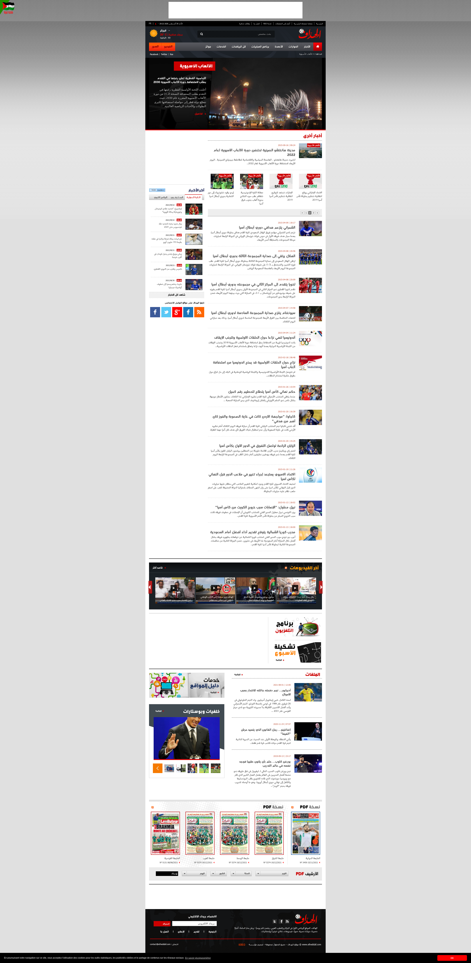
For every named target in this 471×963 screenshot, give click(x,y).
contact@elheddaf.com (160, 944)
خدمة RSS (267, 23)
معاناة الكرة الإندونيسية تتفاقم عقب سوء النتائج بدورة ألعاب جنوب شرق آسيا (251, 198)
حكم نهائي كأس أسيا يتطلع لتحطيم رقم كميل (261, 391)
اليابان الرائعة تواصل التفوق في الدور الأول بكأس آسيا (257, 445)
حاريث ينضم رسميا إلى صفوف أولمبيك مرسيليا (169, 285)
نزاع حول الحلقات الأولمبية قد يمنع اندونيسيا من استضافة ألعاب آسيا (254, 364)
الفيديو (168, 46)
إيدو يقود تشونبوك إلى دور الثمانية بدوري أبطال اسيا (221, 194)
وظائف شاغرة (244, 23)
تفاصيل (199, 114)
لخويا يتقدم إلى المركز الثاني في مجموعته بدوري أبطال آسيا (253, 284)
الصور (155, 46)
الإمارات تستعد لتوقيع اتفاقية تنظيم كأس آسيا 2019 (281, 196)
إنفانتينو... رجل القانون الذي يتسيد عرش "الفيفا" (266, 732)
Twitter (164, 54)
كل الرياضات (239, 46)
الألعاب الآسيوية (196, 66)
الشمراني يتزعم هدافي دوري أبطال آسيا (267, 227)
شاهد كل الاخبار (176, 295)
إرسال (174, 873)
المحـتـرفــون (177, 197)
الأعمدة (279, 46)
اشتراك (166, 923)
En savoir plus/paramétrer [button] (198, 958)
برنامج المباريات (260, 46)
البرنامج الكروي (160, 197)
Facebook (154, 54)
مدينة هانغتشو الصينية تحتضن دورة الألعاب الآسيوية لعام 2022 (254, 152)
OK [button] (452, 958)
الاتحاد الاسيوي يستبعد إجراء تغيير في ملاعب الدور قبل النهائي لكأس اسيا (251, 476)
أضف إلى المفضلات (282, 23)
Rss (171, 54)
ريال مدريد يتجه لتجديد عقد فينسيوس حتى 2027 (170, 225)
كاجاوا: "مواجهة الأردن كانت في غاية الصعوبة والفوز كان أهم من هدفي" (254, 418)
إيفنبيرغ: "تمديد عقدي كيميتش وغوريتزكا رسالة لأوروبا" (168, 210)
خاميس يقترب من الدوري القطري (168, 269)
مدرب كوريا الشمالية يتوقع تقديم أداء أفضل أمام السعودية (252, 532)
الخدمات (221, 46)
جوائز (208, 46)
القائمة (279, 660)
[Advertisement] (235, 10)
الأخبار (307, 46)
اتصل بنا (257, 23)
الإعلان (181, 932)
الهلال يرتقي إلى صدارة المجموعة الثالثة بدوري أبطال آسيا (254, 256)
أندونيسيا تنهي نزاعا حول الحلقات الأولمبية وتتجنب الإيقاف (254, 337)
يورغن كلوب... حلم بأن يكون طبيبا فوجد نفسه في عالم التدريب (265, 763)
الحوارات (293, 46)
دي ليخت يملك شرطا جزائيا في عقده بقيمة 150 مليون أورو (167, 240)
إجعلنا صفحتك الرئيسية (303, 23)
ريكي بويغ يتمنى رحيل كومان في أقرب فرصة (168, 255)
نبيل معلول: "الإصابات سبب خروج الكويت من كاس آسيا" (255, 507)
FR (150, 23)
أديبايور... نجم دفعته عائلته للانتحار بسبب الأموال (265, 692)
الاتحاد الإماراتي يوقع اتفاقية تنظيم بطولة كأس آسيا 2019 (309, 196)
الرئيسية (319, 23)
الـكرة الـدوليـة (193, 197)
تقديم (196, 932)
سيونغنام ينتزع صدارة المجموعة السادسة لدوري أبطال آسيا (253, 313)
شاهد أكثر (158, 568)
